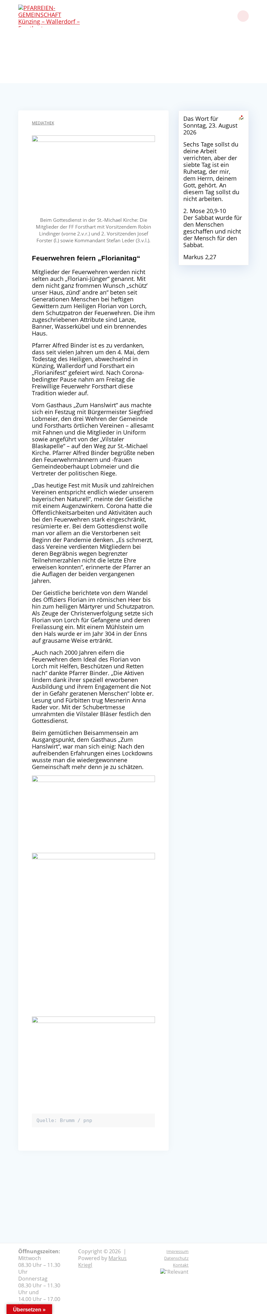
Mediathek (43, 123)
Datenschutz (176, 1258)
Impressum (177, 1251)
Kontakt (181, 1265)
